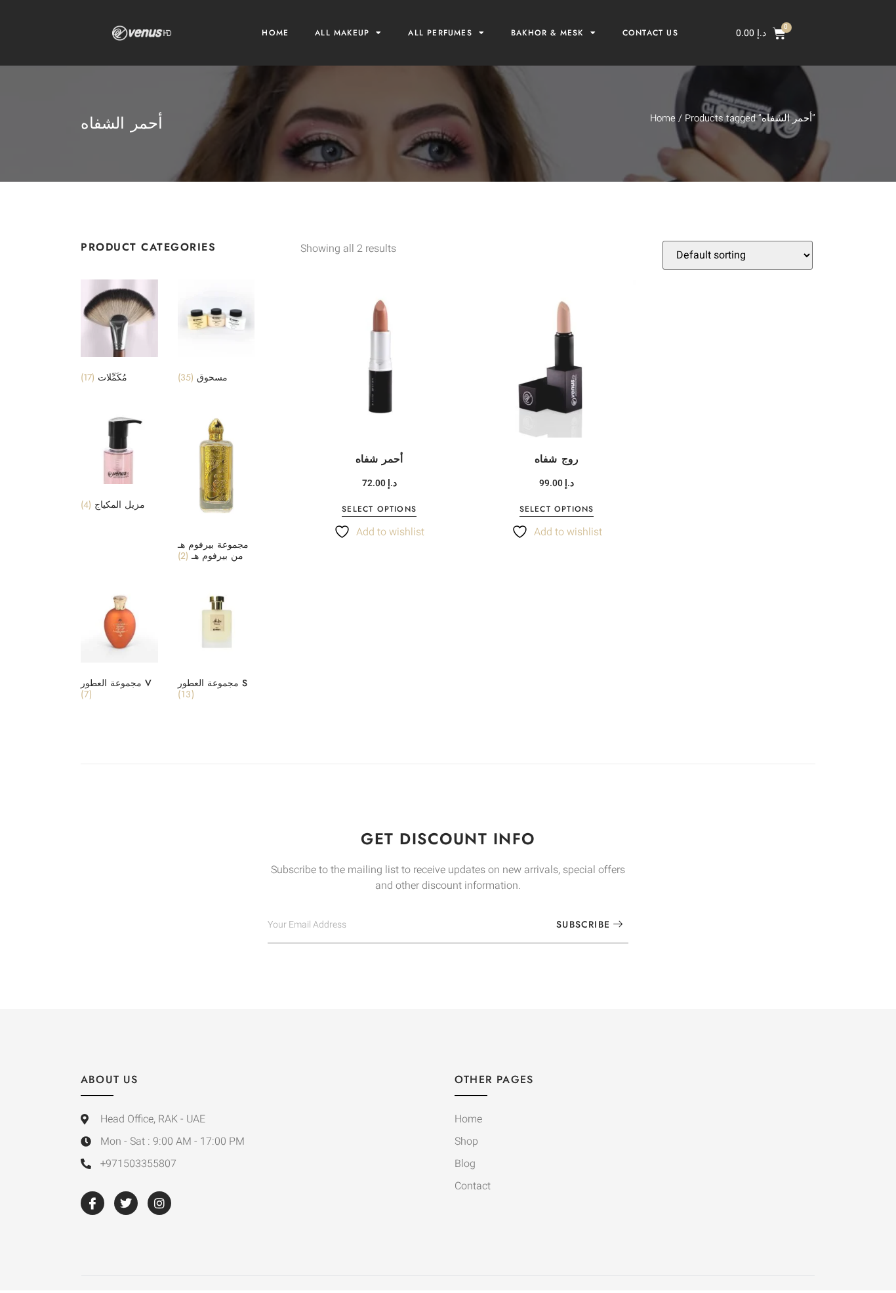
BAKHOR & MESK (547, 33)
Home (275, 33)
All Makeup (342, 33)
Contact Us (650, 33)
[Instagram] (159, 1203)
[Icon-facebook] (92, 1203)
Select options (379, 510)
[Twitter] (126, 1203)
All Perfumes (440, 33)
